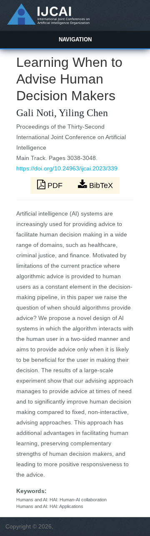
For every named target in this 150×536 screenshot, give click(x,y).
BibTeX (100, 185)
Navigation (75, 39)
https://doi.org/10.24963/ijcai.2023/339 (67, 168)
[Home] (48, 22)
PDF (55, 185)
